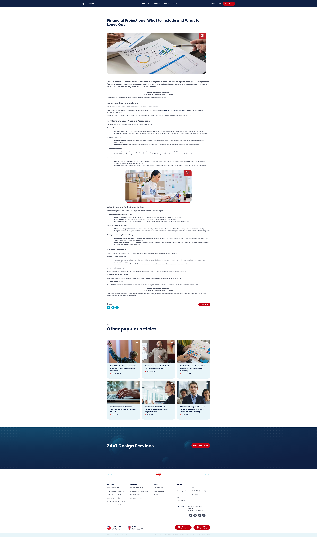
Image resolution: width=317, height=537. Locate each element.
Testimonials (190, 534)
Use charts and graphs (135, 229)
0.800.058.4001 (138, 529)
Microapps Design (136, 498)
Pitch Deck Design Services (139, 491)
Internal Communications (115, 505)
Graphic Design (135, 495)
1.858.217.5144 (217, 4)
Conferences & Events (114, 495)
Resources (168, 534)
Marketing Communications (116, 501)
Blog (161, 534)
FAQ (156, 534)
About (175, 4)
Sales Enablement (113, 488)
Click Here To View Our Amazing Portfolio (158, 94)
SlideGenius (114, 535)
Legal (208, 534)
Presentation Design (136, 488)
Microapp (157, 495)
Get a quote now (199, 445)
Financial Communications (115, 491)
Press (182, 534)
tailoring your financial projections (175, 110)
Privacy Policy (200, 534)
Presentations (158, 488)
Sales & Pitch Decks (113, 498)
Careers (175, 534)
